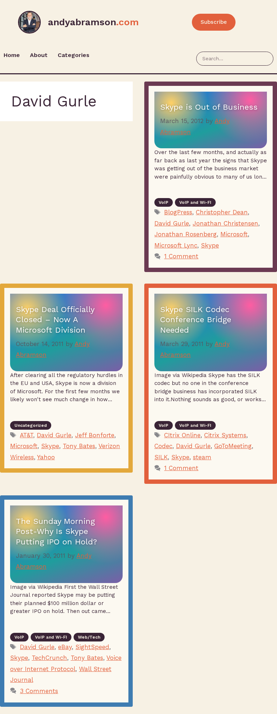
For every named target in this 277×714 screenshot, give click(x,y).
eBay (65, 647)
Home (12, 55)
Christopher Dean (222, 212)
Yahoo (46, 457)
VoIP (163, 202)
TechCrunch (49, 657)
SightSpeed (92, 647)
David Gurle (171, 223)
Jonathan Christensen (225, 223)
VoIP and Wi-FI (195, 202)
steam (202, 457)
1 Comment (181, 256)
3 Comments (39, 691)
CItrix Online (182, 435)
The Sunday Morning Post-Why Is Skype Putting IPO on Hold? (56, 531)
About (39, 55)
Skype (210, 245)
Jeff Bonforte (94, 435)
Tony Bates (79, 446)
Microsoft (234, 234)
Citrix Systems (225, 435)
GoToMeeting (233, 446)
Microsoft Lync (175, 245)
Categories (73, 55)
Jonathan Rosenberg (185, 234)
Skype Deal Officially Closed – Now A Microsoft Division (55, 319)
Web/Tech (89, 637)
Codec (163, 446)
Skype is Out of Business (209, 106)
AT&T (26, 435)
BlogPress (178, 212)
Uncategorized (30, 425)
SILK (161, 457)
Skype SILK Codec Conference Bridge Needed (195, 319)
